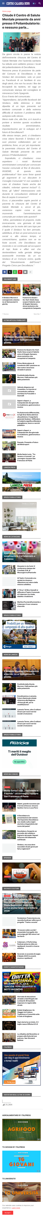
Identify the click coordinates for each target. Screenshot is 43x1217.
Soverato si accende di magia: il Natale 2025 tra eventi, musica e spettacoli (29, 956)
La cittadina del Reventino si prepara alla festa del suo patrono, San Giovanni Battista (28, 1037)
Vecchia (36, 314)
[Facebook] (4, 272)
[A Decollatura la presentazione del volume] (9, 819)
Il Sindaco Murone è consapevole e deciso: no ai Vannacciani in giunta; (11, 301)
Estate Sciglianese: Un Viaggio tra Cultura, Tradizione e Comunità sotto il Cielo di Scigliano (28, 1013)
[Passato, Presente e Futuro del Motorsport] (9, 445)
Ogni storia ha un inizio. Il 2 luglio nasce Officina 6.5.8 (28, 1023)
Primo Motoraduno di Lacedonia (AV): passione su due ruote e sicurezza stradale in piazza (28, 366)
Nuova (6, 314)
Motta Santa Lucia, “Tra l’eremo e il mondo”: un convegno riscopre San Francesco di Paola (26, 457)
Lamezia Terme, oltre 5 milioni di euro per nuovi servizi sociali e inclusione (29, 712)
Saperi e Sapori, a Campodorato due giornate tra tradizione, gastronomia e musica (28, 404)
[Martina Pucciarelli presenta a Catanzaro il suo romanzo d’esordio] (9, 605)
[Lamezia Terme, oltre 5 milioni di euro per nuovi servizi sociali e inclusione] (9, 713)
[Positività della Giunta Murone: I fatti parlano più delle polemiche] (9, 378)
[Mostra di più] (30, 272)
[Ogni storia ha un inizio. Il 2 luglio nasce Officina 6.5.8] (9, 1025)
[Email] (25, 272)
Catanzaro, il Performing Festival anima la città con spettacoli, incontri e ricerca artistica (28, 945)
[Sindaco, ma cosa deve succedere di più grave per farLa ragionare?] (9, 848)
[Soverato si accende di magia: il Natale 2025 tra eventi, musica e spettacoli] (9, 957)
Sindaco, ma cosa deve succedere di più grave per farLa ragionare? (27, 847)
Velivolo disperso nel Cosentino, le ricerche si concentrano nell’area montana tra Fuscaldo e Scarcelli (26, 391)
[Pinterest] (20, 272)
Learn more (16, 1208)
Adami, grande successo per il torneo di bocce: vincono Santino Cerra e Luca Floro (28, 806)
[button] (3, 3)
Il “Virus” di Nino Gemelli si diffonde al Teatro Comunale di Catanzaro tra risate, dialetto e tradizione (28, 593)
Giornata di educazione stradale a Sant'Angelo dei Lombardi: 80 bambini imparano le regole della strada (27, 1001)
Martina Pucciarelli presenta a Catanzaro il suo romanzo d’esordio (29, 604)
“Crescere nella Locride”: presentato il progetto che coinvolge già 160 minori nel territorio (28, 933)
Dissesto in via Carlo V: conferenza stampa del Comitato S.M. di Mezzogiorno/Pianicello (26, 569)
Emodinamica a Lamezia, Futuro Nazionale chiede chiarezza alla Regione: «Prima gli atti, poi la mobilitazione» (27, 700)
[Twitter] (9, 272)
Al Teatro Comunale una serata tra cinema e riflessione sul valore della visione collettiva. (27, 581)
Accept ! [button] (8, 1213)
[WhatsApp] (15, 272)
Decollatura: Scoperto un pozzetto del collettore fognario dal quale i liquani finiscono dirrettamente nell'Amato (27, 835)
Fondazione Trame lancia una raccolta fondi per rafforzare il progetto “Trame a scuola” (29, 920)
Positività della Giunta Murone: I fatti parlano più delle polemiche (27, 377)
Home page (6, 11)
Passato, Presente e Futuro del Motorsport (27, 443)
